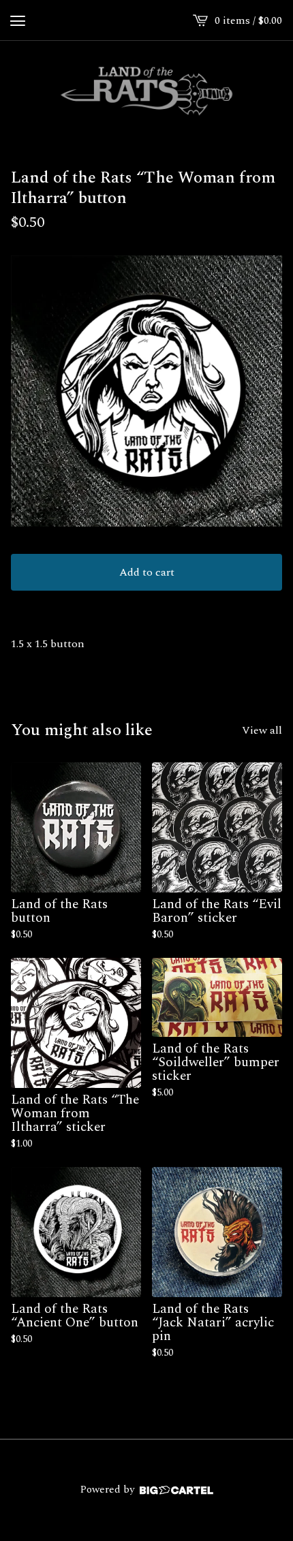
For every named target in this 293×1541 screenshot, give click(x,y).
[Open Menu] (17, 20)
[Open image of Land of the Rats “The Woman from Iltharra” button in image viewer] (146, 391)
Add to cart (146, 572)
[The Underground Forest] (146, 91)
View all (262, 730)
